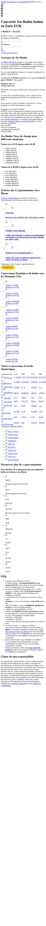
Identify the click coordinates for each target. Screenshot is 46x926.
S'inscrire (12, 666)
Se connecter (5, 666)
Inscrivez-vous (8, 267)
